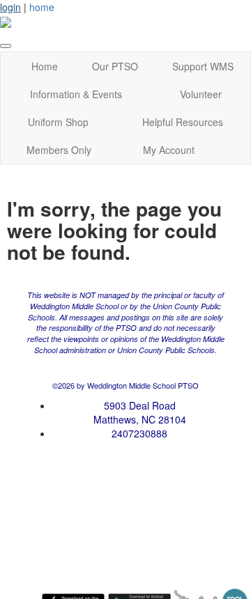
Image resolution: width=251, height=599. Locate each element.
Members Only (58, 150)
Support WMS (203, 66)
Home (44, 66)
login (10, 7)
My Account (169, 150)
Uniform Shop (58, 122)
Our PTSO (115, 66)
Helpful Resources (182, 122)
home (41, 7)
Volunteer (201, 94)
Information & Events (76, 94)
